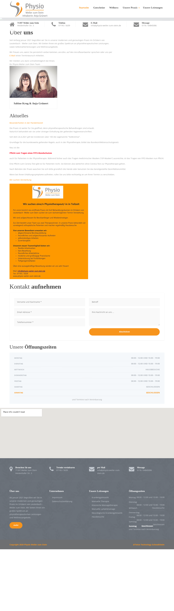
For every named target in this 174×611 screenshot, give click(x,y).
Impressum (57, 497)
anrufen (62, 52)
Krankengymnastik (100, 497)
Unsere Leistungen (153, 7)
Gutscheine (99, 7)
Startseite (84, 7)
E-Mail (12, 55)
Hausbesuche (98, 516)
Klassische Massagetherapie (105, 505)
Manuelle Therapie (100, 501)
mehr (15, 525)
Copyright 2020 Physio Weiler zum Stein (28, 544)
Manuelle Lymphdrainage (103, 509)
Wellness (113, 7)
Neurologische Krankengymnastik (107, 513)
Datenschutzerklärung (62, 501)
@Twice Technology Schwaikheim (148, 544)
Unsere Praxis (130, 7)
